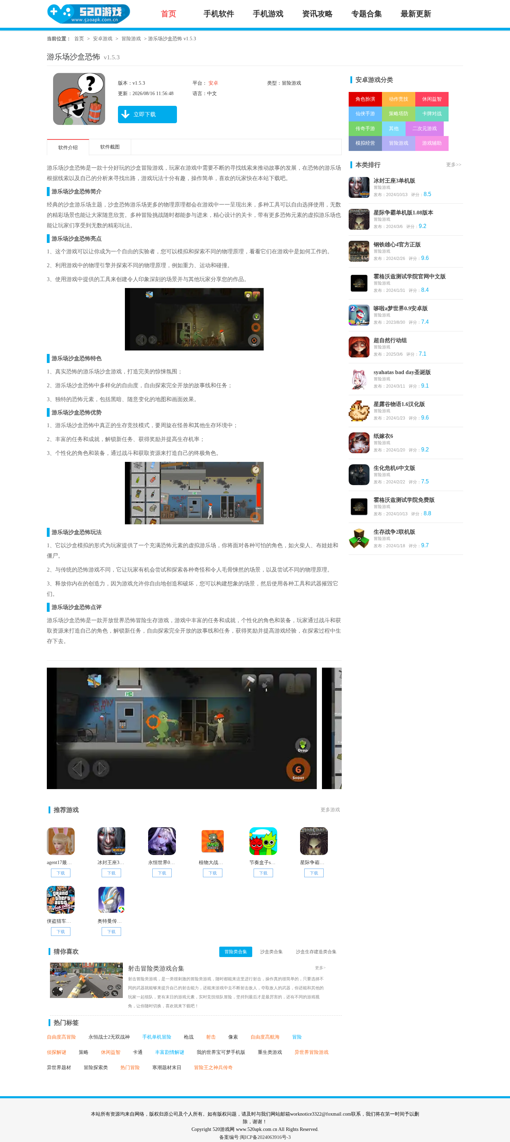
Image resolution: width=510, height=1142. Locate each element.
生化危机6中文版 (394, 468)
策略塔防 (398, 113)
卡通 (138, 1052)
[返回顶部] (480, 1040)
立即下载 (145, 114)
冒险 (297, 1037)
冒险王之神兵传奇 (213, 1067)
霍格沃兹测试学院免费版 (404, 500)
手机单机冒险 (156, 1037)
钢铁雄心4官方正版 (397, 244)
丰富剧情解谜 (169, 1052)
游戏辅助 (432, 143)
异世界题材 (59, 1067)
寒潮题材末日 (166, 1067)
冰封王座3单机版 (394, 181)
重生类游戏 (270, 1052)
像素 (233, 1037)
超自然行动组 (390, 340)
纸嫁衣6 (383, 436)
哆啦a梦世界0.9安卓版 (401, 308)
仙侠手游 (365, 113)
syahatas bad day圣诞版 (402, 372)
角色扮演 (365, 99)
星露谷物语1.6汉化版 (399, 404)
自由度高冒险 (61, 1037)
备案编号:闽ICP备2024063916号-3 (255, 1137)
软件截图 (110, 147)
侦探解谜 (56, 1052)
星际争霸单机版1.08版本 (403, 212)
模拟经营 (365, 143)
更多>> (453, 164)
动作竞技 (398, 99)
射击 (211, 1037)
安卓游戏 (102, 38)
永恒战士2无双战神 (109, 1037)
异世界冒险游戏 (312, 1052)
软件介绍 (68, 147)
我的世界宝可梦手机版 (221, 1052)
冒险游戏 (131, 38)
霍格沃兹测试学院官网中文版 (410, 276)
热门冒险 (130, 1067)
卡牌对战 (432, 113)
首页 (79, 38)
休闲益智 (110, 1052)
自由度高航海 (265, 1037)
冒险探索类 (96, 1067)
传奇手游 (365, 128)
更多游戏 (330, 809)
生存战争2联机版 (394, 532)
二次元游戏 (425, 128)
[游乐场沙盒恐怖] (182, 785)
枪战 (189, 1037)
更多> (320, 967)
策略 (83, 1052)
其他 (394, 128)
